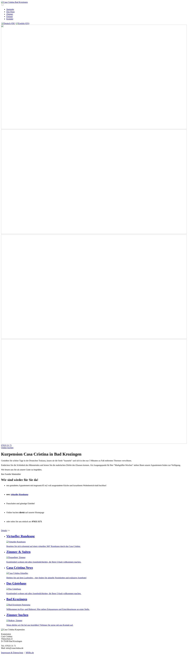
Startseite (10, 9)
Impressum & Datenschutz (12, 652)
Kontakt (9, 19)
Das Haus (10, 12)
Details (4, 530)
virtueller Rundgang (19, 494)
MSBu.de (30, 652)
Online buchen (7, 448)
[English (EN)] (23, 23)
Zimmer (9, 14)
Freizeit (9, 16)
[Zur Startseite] (14, 2)
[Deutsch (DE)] (8, 23)
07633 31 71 (6, 445)
